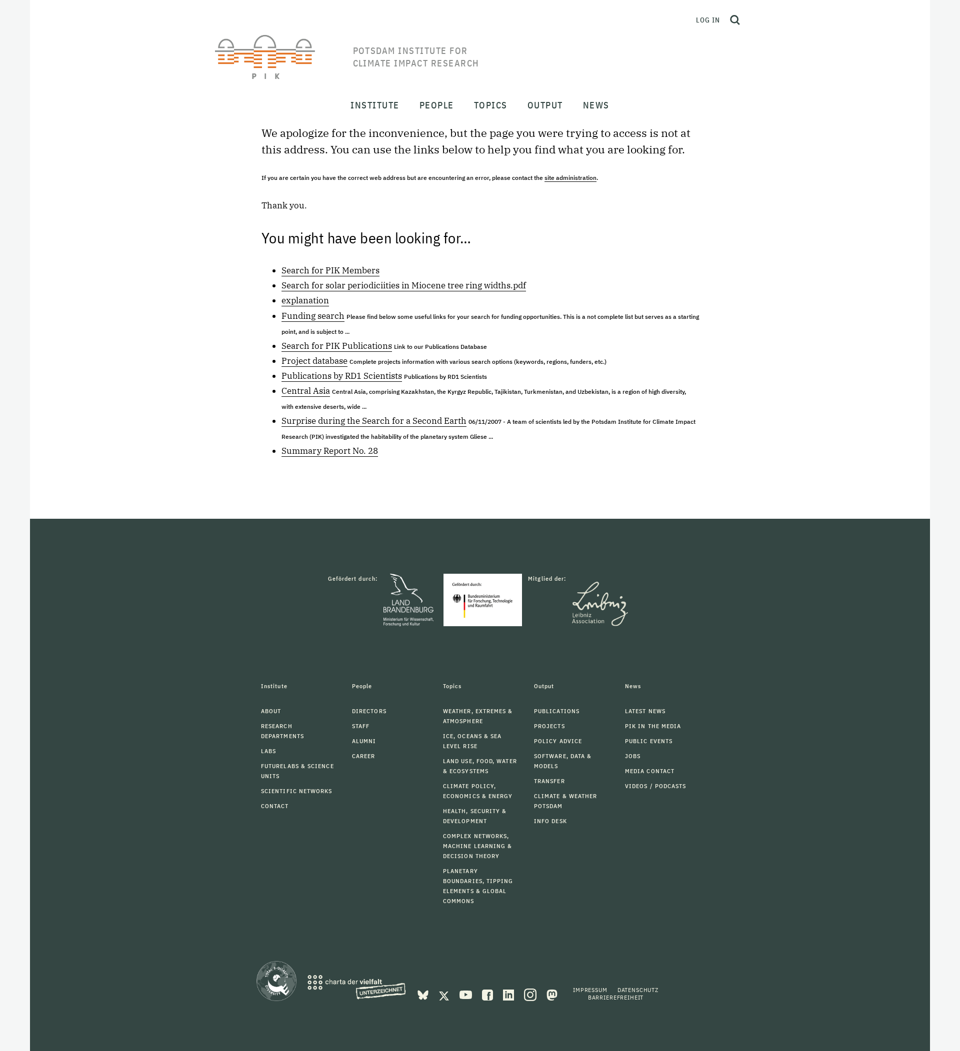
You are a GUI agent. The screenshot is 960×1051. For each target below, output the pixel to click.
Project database (315, 360)
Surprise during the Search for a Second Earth (374, 420)
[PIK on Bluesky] (424, 994)
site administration (570, 177)
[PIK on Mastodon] (552, 994)
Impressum (590, 990)
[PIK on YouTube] (467, 994)
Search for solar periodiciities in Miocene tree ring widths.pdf (404, 285)
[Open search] (735, 20)
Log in (708, 19)
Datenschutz (638, 990)
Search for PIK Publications (337, 345)
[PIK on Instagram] (531, 994)
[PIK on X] (445, 994)
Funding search (313, 315)
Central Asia (306, 390)
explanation (305, 300)
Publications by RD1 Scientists (342, 375)
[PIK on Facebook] (488, 994)
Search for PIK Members (331, 270)
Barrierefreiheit (616, 997)
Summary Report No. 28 (330, 450)
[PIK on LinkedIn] (509, 994)
